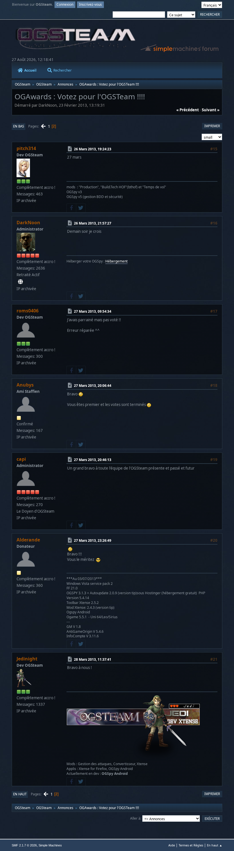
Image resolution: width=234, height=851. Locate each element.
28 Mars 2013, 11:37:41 (92, 659)
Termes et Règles (191, 845)
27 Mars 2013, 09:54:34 (92, 311)
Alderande (28, 540)
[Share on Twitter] (81, 208)
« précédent (187, 109)
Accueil (30, 70)
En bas (18, 126)
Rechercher (62, 70)
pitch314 (26, 148)
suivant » (210, 109)
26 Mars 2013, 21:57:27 (92, 223)
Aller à (135, 818)
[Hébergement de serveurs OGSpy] (20, 281)
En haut (20, 794)
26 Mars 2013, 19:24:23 (92, 149)
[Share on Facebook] (71, 208)
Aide (171, 845)
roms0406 (28, 311)
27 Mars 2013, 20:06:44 (92, 385)
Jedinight (27, 659)
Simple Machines (50, 845)
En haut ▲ (214, 845)
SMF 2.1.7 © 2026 (24, 845)
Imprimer (212, 126)
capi (21, 459)
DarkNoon (28, 222)
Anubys (25, 385)
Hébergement (116, 261)
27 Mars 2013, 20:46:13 (92, 459)
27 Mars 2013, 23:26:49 (92, 540)
